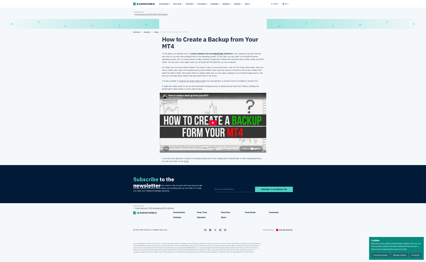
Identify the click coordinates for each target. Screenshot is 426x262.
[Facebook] (220, 230)
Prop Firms (189, 4)
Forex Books (201, 4)
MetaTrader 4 (219, 54)
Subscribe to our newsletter (274, 189)
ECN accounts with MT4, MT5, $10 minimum (151, 14)
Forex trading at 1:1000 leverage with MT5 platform (154, 208)
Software (237, 4)
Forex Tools (177, 4)
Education (226, 4)
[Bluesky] (225, 230)
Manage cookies (399, 255)
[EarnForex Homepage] (144, 3)
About (247, 4)
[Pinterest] (210, 230)
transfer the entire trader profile (192, 81)
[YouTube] (205, 230)
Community (214, 4)
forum (186, 161)
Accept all (415, 255)
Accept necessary (381, 255)
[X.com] (215, 230)
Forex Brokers (164, 4)
